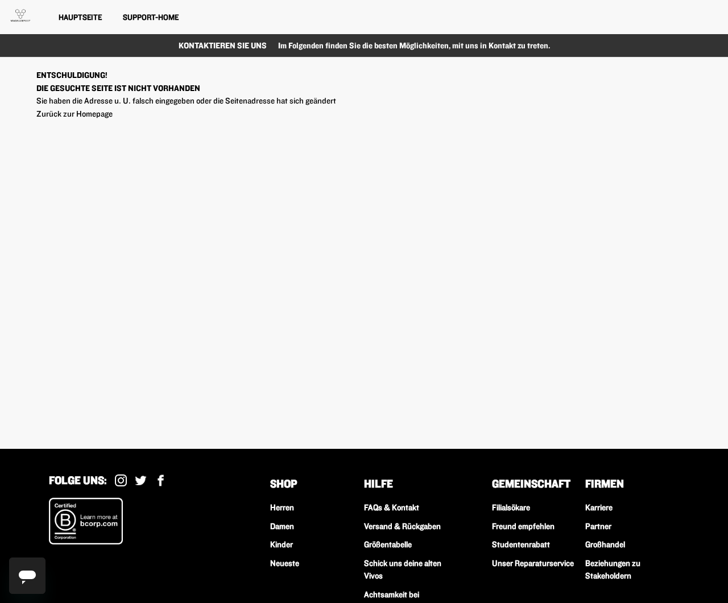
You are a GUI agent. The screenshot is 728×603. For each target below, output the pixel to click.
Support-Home (151, 17)
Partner (598, 526)
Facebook (161, 480)
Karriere (599, 507)
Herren (282, 507)
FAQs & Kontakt (391, 507)
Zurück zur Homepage (74, 114)
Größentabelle (388, 544)
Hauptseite (80, 17)
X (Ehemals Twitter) (141, 480)
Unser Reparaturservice (533, 563)
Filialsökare (511, 507)
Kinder (281, 544)
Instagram (121, 480)
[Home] (20, 15)
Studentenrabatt (521, 544)
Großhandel (605, 544)
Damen (282, 526)
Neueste (284, 563)
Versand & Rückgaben (402, 526)
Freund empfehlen (523, 526)
